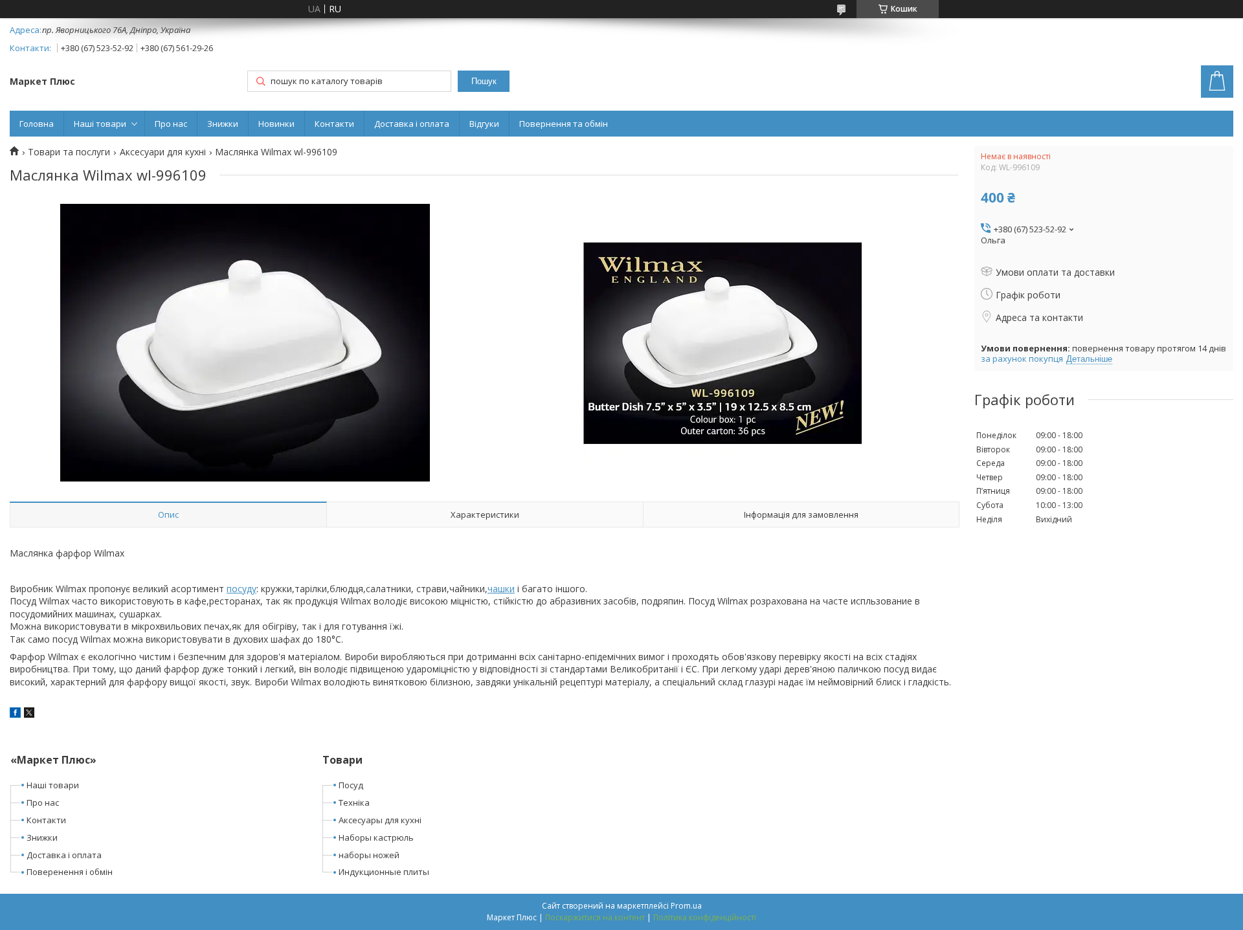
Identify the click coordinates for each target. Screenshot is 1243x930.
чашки (501, 588)
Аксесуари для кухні (163, 152)
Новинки (276, 123)
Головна (36, 123)
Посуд (351, 785)
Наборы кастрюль (376, 837)
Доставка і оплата (411, 123)
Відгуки (484, 123)
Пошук (484, 81)
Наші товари (100, 123)
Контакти (334, 123)
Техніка (354, 802)
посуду (241, 588)
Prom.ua (686, 905)
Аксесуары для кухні (380, 820)
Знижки (222, 123)
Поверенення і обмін (70, 872)
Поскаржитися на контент (595, 917)
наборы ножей (369, 855)
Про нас (171, 123)
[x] (29, 714)
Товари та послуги (69, 152)
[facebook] (15, 714)
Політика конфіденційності (704, 917)
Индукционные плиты (384, 872)
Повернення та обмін (563, 123)
